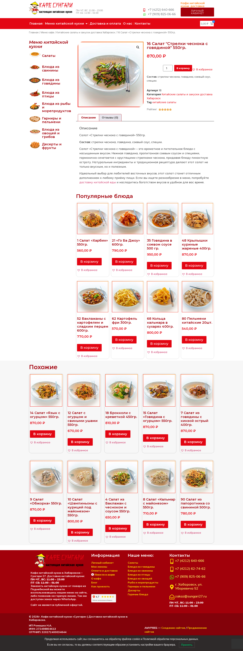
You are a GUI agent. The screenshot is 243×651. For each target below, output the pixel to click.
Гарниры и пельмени (51, 120)
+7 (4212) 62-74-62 (190, 568)
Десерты (134, 590)
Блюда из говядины (51, 81)
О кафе (96, 578)
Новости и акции (105, 574)
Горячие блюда (138, 594)
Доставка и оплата (105, 23)
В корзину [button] (89, 262)
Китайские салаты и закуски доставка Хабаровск (85, 32)
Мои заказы (99, 566)
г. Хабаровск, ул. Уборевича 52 (188, 586)
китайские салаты (164, 102)
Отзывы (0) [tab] (110, 117)
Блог (94, 582)
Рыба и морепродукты (143, 582)
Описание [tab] (88, 117)
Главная (36, 23)
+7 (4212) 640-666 (189, 561)
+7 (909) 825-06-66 (190, 576)
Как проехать (100, 586)
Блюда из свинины (50, 68)
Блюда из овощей (140, 578)
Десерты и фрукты (51, 146)
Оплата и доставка (104, 570)
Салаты (48, 56)
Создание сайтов (173, 627)
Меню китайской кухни (64, 23)
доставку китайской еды (97, 182)
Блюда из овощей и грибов (51, 133)
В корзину (183, 68)
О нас (127, 23)
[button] (138, 47)
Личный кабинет (102, 562)
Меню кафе (47, 32)
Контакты (142, 23)
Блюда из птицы (50, 94)
